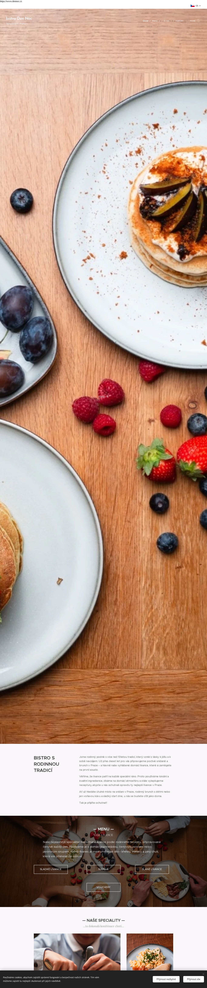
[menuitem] (146, 21)
